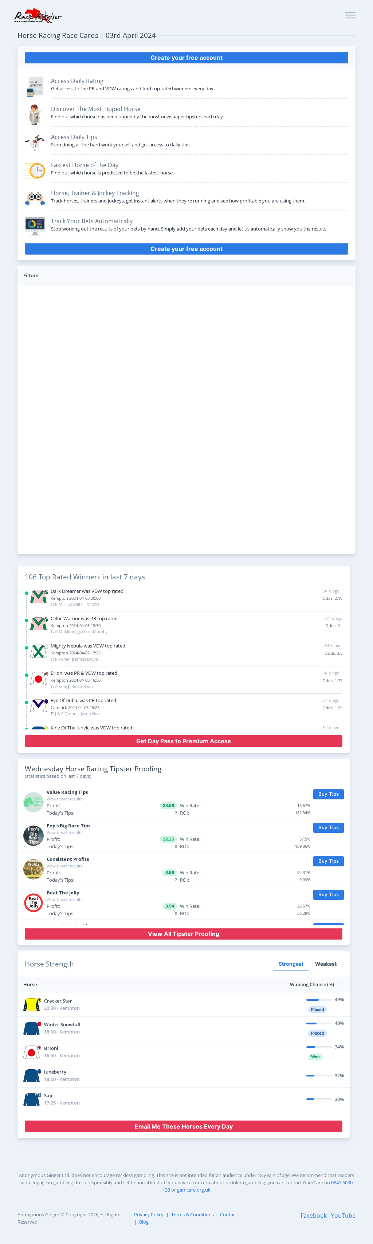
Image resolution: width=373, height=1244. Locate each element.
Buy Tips (328, 794)
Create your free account (186, 57)
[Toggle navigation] (350, 15)
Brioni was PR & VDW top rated (84, 673)
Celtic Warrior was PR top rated (84, 618)
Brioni (51, 1048)
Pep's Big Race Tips (68, 825)
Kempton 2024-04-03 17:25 (76, 653)
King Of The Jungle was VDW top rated (91, 727)
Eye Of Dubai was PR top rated (83, 700)
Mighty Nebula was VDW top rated (88, 645)
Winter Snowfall (62, 1024)
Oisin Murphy (95, 631)
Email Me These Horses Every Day (184, 1126)
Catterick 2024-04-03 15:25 (75, 707)
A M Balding (66, 631)
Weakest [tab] (326, 964)
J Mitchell (93, 604)
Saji (48, 1095)
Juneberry (55, 1071)
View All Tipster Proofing (183, 933)
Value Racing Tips (67, 792)
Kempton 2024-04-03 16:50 (76, 680)
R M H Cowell (67, 604)
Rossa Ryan (82, 686)
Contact (228, 1214)
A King (61, 686)
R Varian (63, 659)
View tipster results (64, 799)
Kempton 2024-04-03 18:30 (76, 625)
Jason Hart (90, 713)
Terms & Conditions (192, 1214)
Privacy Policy (149, 1214)
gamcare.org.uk (194, 1189)
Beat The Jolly (63, 892)
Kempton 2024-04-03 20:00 (76, 598)
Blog (144, 1222)
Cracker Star (58, 1000)
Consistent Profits (68, 859)
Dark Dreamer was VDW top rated (87, 591)
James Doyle (86, 659)
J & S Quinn (65, 713)
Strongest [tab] (291, 964)
